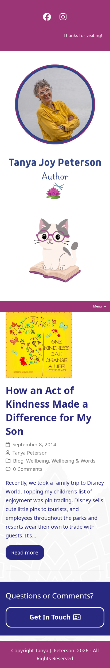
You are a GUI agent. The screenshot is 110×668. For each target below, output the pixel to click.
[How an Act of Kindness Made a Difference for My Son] (39, 344)
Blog (18, 460)
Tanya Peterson (30, 452)
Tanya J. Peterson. (55, 650)
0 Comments (27, 468)
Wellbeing (37, 460)
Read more (24, 552)
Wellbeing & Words (74, 460)
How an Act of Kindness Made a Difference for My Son (49, 411)
